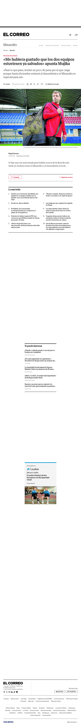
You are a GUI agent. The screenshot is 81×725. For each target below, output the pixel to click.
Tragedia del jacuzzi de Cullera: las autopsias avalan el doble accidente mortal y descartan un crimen (58, 218)
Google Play (72, 691)
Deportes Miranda (66, 45)
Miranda (75, 45)
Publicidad (23, 701)
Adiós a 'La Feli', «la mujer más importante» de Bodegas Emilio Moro (40, 377)
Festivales (7, 710)
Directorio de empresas (59, 710)
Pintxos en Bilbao (26, 708)
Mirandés (10, 45)
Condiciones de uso (59, 699)
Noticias (41, 45)
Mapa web (31, 701)
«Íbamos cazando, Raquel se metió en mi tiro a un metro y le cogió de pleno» (59, 195)
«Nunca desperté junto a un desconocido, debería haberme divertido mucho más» (25, 225)
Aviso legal (24, 699)
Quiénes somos (15, 699)
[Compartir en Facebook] (31, 84)
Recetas (35, 708)
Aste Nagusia (45, 713)
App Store (60, 691)
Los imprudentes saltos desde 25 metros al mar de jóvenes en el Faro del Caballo (58, 210)
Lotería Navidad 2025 (30, 713)
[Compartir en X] (34, 84)
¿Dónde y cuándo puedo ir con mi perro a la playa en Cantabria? (40, 351)
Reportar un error (67, 177)
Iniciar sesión (70, 35)
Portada (5, 50)
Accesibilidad (32, 699)
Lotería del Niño (46, 715)
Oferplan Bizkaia (10, 708)
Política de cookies (56, 701)
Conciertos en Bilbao (60, 708)
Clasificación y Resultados (52, 45)
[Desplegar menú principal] (76, 35)
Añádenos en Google (53, 84)
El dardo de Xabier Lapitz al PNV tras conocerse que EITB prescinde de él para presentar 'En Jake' (25, 218)
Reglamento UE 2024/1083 (44, 699)
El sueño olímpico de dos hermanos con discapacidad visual (38, 477)
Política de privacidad (72, 699)
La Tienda (25, 710)
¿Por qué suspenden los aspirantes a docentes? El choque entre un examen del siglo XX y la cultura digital (40, 361)
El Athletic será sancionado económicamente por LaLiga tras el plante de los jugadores (23, 210)
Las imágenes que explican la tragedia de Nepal (59, 204)
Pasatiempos (50, 708)
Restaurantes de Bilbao (65, 713)
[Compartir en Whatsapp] (27, 84)
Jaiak (39, 713)
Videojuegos (71, 708)
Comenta (16, 177)
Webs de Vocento (71, 722)
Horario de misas (34, 710)
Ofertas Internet (72, 710)
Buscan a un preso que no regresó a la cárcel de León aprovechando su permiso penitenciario (40, 386)
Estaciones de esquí (46, 710)
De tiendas (42, 708)
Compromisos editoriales (42, 701)
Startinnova (54, 713)
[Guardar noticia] (6, 84)
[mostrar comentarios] (42, 84)
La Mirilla (20, 713)
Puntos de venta (16, 710)
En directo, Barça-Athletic (20, 203)
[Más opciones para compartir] (37, 84)
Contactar (6, 699)
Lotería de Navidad (35, 715)
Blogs (18, 708)
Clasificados (12, 713)
